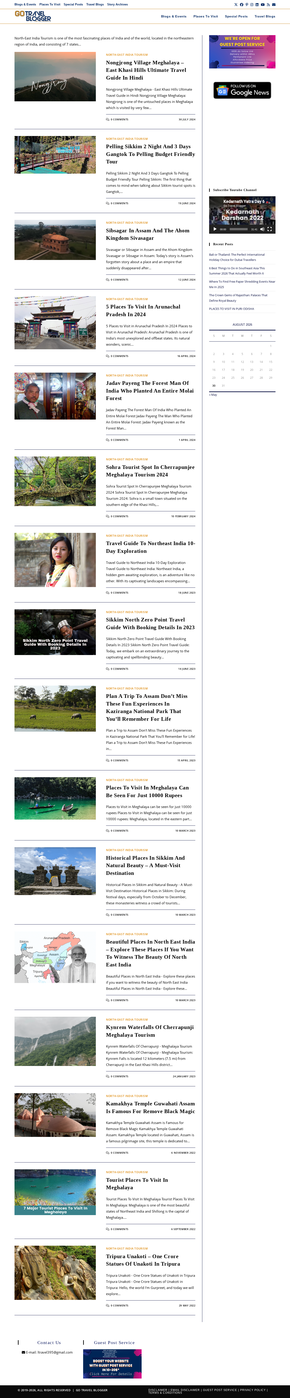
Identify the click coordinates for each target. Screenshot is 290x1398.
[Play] (215, 229)
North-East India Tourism (127, 55)
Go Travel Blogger (92, 1390)
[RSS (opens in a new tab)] (268, 4)
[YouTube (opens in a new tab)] (263, 4)
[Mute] (262, 229)
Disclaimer (157, 1390)
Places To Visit (49, 4)
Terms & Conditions (165, 1392)
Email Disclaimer (185, 1390)
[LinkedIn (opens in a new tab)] (257, 4)
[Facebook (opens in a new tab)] (241, 4)
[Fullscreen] (269, 229)
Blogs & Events (25, 4)
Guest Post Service (220, 1390)
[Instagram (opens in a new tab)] (251, 4)
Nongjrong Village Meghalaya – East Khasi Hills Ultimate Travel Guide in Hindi (146, 70)
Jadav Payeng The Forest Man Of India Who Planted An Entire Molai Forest (150, 390)
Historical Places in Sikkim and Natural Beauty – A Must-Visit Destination (145, 865)
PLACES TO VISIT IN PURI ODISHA (231, 309)
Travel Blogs (95, 4)
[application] (242, 215)
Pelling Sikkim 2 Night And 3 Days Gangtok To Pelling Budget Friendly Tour (150, 154)
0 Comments (119, 119)
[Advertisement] (242, 146)
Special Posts (73, 4)
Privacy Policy (253, 1390)
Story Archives (117, 4)
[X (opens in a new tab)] (236, 4)
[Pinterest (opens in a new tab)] (246, 4)
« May (213, 395)
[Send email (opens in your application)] (273, 4)
